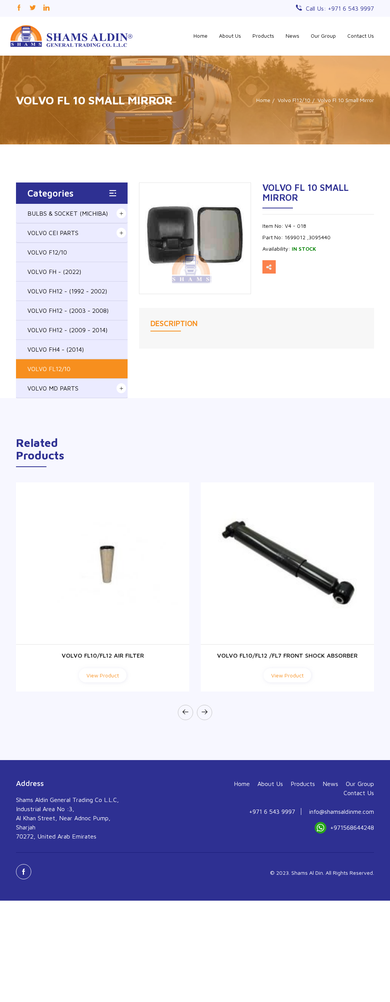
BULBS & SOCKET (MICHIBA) (67, 213)
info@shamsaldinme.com (341, 811)
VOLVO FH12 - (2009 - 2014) (67, 330)
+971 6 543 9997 (272, 811)
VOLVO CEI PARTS (52, 232)
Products (263, 35)
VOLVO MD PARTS (52, 388)
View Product (102, 675)
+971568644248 (352, 827)
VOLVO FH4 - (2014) (55, 349)
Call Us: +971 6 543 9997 (340, 8)
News (292, 35)
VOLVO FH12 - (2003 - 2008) (68, 310)
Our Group (323, 35)
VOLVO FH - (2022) (54, 271)
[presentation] (185, 712)
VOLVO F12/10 (47, 252)
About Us (230, 35)
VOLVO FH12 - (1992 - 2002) (67, 291)
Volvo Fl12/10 (294, 100)
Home (200, 35)
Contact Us (360, 35)
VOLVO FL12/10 (48, 368)
